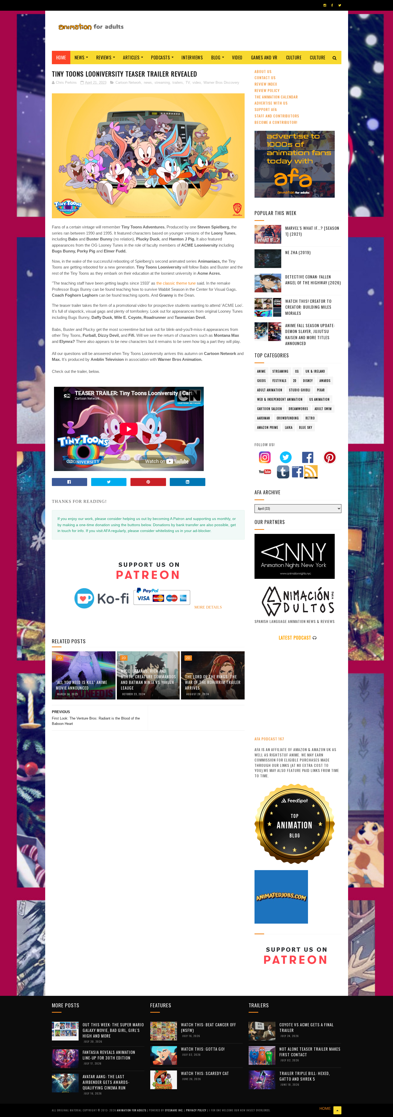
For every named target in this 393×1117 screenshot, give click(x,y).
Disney (308, 380)
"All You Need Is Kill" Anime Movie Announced (81, 685)
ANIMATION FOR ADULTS (132, 1110)
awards (324, 380)
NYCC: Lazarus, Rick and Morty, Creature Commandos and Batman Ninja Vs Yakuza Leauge (148, 679)
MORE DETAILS (208, 607)
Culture (294, 57)
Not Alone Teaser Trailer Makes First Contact (310, 1051)
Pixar (321, 390)
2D (59, 658)
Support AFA (266, 109)
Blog (215, 57)
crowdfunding (288, 418)
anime (261, 371)
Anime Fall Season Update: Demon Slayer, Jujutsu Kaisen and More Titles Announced (310, 334)
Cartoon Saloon (269, 409)
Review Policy (267, 90)
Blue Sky (305, 427)
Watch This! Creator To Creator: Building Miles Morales (308, 307)
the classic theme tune (176, 283)
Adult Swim (323, 409)
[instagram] (325, 5)
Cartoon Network (128, 83)
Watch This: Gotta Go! (203, 1049)
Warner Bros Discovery (221, 83)
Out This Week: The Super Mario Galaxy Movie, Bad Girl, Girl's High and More (113, 1030)
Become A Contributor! (276, 122)
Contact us (265, 77)
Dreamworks (298, 409)
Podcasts (160, 57)
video (196, 83)
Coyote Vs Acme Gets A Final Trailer (306, 1027)
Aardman (263, 418)
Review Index (266, 84)
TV (188, 83)
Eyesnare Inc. (174, 1110)
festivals (279, 380)
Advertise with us (271, 103)
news (148, 83)
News (79, 57)
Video (237, 57)
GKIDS (261, 380)
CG (297, 371)
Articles (131, 57)
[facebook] (332, 5)
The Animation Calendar (276, 97)
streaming (162, 83)
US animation (319, 399)
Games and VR (264, 57)
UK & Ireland (315, 371)
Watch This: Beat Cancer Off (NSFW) (208, 1027)
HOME (325, 1108)
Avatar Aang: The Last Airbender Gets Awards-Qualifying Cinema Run (106, 1082)
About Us (263, 71)
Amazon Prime (267, 427)
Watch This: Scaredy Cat (205, 1073)
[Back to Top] (337, 1110)
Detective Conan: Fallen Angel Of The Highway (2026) (313, 280)
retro (310, 418)
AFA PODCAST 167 (269, 738)
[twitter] (339, 5)
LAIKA (288, 427)
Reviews (103, 57)
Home (61, 57)
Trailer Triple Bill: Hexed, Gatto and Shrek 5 (304, 1076)
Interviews (192, 57)
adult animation (269, 390)
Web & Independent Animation (280, 399)
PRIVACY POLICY (196, 1110)
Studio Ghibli (299, 390)
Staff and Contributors (277, 115)
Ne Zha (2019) (298, 252)
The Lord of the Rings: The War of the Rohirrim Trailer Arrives (213, 682)
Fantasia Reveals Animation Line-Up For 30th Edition (109, 1055)
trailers (177, 83)
